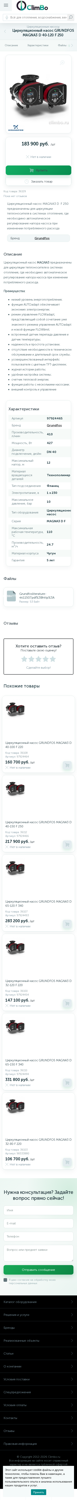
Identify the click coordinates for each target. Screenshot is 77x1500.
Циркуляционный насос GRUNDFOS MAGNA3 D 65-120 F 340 (38, 904)
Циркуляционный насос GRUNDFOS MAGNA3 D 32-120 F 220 (38, 983)
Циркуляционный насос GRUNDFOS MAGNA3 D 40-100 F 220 (38, 745)
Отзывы (9, 1431)
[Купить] (67, 765)
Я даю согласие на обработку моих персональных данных (32, 1281)
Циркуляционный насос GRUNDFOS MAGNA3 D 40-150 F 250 (38, 824)
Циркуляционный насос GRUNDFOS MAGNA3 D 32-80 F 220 (38, 1142)
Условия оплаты (15, 1405)
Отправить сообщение (38, 1270)
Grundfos (42, 238)
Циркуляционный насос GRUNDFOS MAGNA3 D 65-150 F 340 (38, 1062)
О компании (12, 1366)
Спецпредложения (17, 1392)
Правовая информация (20, 1444)
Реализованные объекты (21, 1340)
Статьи (8, 1353)
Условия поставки (17, 1379)
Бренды (9, 1328)
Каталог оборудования (20, 1302)
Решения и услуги (16, 1315)
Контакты (10, 1418)
